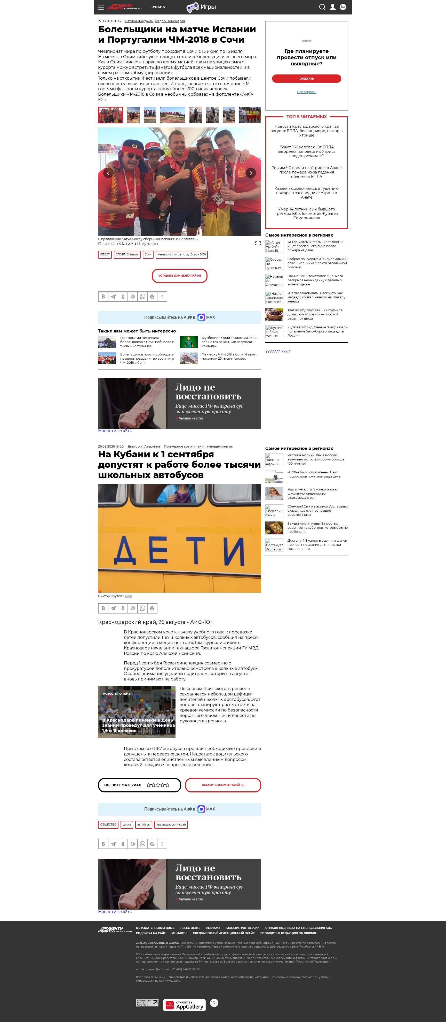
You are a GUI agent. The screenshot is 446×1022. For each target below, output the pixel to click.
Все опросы (306, 92)
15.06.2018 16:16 (109, 21)
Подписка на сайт (150, 933)
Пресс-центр (190, 928)
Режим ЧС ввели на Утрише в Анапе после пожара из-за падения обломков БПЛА (307, 172)
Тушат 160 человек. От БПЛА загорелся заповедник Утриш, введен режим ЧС (307, 151)
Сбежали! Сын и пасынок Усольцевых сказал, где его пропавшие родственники (318, 510)
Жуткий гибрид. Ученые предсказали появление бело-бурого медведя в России (318, 331)
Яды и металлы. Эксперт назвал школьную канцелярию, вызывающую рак (313, 493)
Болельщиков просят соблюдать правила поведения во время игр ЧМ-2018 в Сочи (147, 358)
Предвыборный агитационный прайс (223, 933)
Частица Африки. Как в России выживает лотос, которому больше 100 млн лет (316, 459)
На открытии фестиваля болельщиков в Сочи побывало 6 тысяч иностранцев (147, 342)
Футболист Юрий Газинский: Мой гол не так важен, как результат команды (229, 342)
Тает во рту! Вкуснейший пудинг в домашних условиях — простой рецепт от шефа (315, 314)
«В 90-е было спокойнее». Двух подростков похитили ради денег (315, 474)
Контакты (179, 933)
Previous (108, 173)
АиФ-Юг (109, 244)
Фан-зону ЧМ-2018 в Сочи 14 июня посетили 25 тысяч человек (229, 356)
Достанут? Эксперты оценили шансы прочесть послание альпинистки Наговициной (317, 545)
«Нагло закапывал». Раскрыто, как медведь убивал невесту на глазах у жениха (316, 297)
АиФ (128, 596)
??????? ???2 (277, 351)
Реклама (213, 928)
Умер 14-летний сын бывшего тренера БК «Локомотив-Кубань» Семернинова (306, 213)
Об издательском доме (155, 928)
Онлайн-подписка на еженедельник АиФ (298, 928)
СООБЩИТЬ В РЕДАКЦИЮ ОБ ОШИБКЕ (288, 933)
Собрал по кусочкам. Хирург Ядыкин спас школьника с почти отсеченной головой (317, 263)
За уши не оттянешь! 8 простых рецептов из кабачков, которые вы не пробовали (318, 527)
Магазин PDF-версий (242, 928)
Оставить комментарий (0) (179, 275)
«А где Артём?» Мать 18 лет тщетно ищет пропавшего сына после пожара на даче (316, 246)
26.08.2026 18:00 (111, 446)
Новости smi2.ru (115, 430)
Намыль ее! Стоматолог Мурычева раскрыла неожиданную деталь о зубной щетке (315, 280)
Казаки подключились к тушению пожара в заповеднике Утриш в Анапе (307, 193)
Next (251, 173)
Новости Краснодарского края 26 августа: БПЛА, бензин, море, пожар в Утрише (307, 131)
